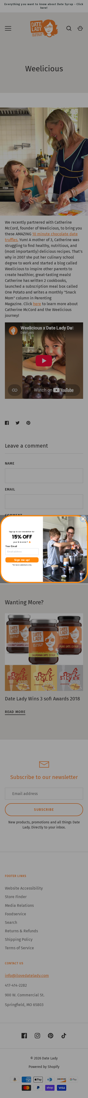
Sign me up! (22, 559)
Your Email (11, 546)
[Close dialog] (84, 519)
